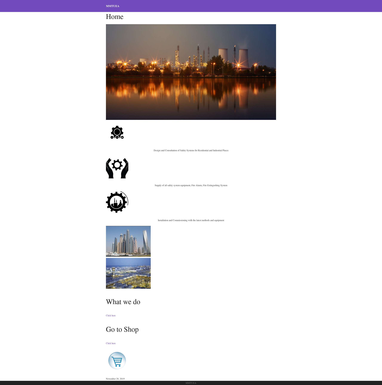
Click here (111, 315)
